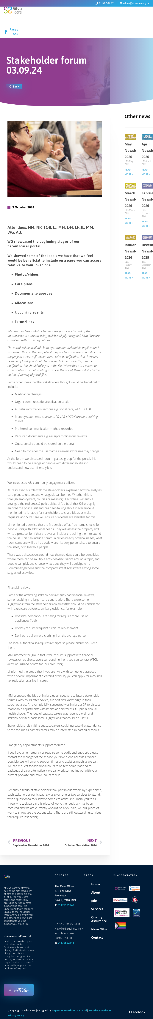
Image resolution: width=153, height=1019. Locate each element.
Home (95, 884)
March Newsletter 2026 (134, 199)
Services (97, 909)
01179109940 (66, 905)
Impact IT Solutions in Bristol (69, 1010)
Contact (97, 937)
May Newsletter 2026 (134, 150)
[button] (131, 19)
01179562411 (66, 942)
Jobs (94, 901)
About (95, 892)
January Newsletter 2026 (134, 251)
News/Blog (98, 929)
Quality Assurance (98, 919)
